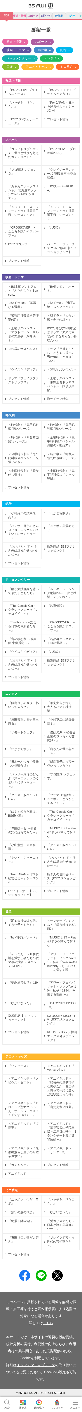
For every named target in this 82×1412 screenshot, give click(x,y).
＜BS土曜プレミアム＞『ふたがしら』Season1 (23, 290)
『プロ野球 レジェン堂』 (22, 171)
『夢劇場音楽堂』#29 (23, 982)
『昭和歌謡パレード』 (23, 937)
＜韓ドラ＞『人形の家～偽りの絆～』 (61, 317)
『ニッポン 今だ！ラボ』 (23, 1201)
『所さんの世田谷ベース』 (61, 751)
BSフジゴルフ (17, 244)
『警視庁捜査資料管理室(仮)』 (23, 317)
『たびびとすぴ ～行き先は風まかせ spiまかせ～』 (22, 550)
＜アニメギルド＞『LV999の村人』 (61, 1067)
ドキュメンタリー (19, 58)
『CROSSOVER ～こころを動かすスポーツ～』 (23, 231)
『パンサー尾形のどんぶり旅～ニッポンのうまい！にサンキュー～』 (23, 531)
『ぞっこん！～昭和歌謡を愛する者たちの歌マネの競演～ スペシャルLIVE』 (23, 960)
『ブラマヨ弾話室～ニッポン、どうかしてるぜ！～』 (61, 799)
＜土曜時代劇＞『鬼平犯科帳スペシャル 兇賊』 (62, 474)
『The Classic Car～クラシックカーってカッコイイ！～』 (23, 609)
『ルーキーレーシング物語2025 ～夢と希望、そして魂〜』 (61, 593)
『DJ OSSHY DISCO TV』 (61, 1005)
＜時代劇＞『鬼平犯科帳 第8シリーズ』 (23, 426)
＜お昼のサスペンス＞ (24, 349)
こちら (48, 1323)
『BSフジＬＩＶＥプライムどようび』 (61, 92)
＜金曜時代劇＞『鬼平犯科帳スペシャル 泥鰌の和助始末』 (62, 441)
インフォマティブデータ (36, 1365)
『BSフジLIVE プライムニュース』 (23, 92)
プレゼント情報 (57, 119)
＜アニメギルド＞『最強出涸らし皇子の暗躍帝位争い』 (23, 1152)
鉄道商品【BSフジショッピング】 (61, 548)
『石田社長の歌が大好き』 (23, 1239)
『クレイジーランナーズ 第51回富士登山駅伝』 (61, 173)
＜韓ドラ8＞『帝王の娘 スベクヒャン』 (61, 305)
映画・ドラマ (16, 50)
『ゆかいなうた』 (20, 1003)
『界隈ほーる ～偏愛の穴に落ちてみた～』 (23, 830)
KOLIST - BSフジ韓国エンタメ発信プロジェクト (62, 1036)
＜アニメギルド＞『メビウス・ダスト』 (23, 1080)
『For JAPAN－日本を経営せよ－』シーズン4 (61, 106)
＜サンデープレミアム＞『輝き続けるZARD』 (61, 924)
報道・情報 (19, 15)
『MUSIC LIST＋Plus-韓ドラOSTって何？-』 (61, 832)
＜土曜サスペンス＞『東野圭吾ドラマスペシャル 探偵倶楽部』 (61, 384)
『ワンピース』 (19, 1066)
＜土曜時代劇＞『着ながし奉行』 (23, 472)
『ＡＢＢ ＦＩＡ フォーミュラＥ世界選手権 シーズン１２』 (23, 210)
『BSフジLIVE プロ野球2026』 (61, 151)
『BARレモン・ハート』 (61, 288)
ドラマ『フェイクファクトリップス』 (23, 380)
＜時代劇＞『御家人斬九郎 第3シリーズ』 (62, 456)
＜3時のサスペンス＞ (61, 369)
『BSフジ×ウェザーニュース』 (23, 121)
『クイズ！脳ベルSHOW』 (22, 797)
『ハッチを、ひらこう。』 (22, 104)
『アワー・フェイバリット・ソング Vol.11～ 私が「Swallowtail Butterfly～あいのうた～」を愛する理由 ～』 (62, 964)
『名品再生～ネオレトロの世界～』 (61, 641)
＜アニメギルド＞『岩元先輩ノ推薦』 (61, 1105)
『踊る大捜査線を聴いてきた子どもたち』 (23, 591)
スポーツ (33, 15)
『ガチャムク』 (19, 1165)
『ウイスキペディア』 (23, 369)
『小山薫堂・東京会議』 (22, 847)
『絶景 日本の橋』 (20, 1221)
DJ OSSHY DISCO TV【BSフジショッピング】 (61, 1019)
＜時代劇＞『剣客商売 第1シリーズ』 (23, 439)
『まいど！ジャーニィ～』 (23, 859)
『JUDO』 (54, 227)
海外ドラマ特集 (57, 399)
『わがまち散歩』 (59, 513)
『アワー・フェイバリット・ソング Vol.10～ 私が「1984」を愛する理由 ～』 (61, 988)
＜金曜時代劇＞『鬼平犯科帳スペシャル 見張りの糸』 (23, 458)
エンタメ (50, 58)
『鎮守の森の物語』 (22, 1212)
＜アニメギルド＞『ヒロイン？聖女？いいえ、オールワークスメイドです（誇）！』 (23, 1109)
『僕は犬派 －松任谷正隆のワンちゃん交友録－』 (61, 736)
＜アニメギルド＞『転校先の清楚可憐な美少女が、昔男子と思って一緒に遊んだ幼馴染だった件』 (61, 1086)
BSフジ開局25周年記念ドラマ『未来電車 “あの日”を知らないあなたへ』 (62, 334)
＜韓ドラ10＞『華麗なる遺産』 (22, 305)
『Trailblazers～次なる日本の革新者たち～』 (22, 626)
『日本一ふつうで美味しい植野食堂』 (23, 763)
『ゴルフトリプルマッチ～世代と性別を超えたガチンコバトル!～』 (23, 155)
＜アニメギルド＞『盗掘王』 (23, 1125)
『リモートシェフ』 (22, 732)
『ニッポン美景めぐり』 (61, 528)
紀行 (72, 15)
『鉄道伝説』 (56, 605)
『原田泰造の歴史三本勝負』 (23, 721)
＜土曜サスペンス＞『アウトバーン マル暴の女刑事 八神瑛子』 (23, 334)
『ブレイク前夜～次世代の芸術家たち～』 (61, 1241)
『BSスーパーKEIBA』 (60, 188)
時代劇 (59, 15)
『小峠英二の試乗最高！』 (22, 515)
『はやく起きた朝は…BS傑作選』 (23, 813)
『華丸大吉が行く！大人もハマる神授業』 (61, 707)
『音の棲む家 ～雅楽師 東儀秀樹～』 (22, 641)
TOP (6, 15)
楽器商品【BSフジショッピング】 (22, 1018)
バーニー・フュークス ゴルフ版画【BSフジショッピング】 (61, 248)
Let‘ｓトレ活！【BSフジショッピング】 (23, 893)
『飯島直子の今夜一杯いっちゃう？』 (23, 705)
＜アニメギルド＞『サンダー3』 (59, 1150)
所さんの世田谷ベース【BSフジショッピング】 (61, 878)
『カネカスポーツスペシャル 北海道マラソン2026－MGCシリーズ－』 (23, 192)
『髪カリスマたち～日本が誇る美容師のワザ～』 (61, 1225)
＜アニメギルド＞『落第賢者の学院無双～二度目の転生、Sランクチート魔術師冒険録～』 (62, 1131)
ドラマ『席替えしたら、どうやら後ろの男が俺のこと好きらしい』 (61, 354)
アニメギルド (17, 1173)
